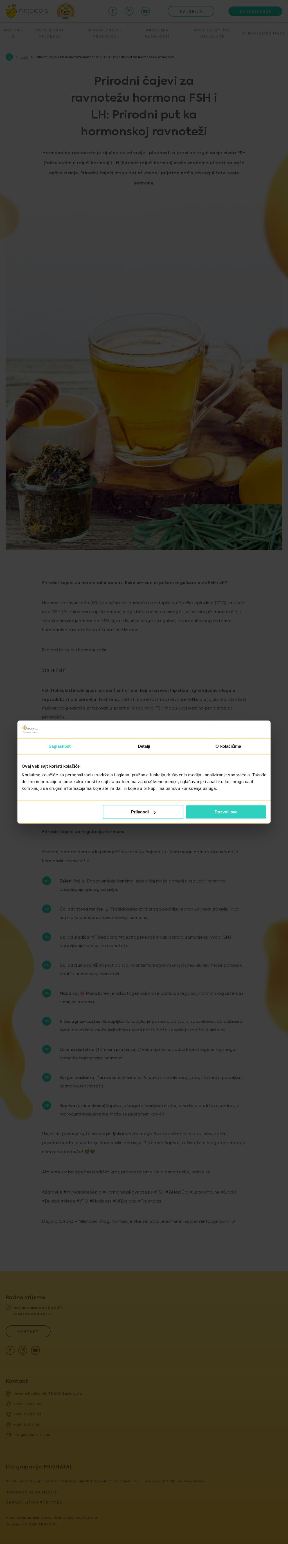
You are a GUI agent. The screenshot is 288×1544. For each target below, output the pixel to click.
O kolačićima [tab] (228, 746)
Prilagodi (140, 811)
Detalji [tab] (144, 746)
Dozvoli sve (226, 811)
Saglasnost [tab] (60, 746)
